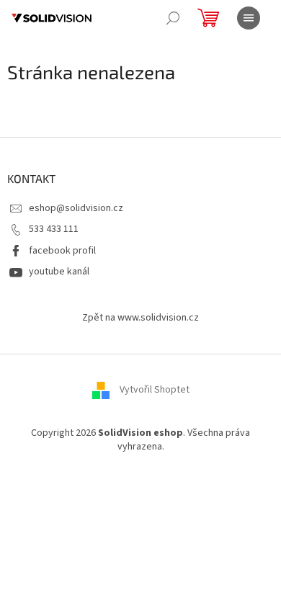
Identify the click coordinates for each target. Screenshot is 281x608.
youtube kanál (59, 271)
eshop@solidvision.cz (76, 208)
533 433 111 (54, 229)
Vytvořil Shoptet (154, 390)
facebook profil (62, 250)
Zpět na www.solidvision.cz (140, 317)
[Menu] (248, 18)
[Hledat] (173, 18)
